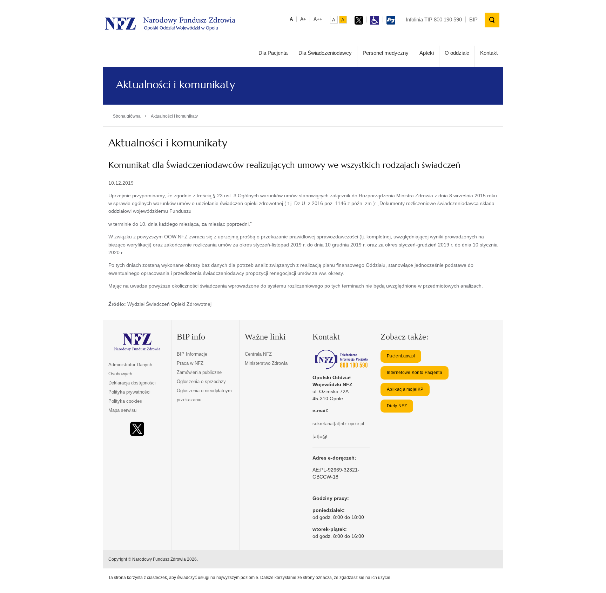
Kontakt (489, 53)
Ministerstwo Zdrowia (266, 363)
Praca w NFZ (190, 363)
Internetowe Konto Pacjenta (414, 372)
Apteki (426, 53)
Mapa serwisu (122, 410)
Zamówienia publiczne (199, 372)
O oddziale (457, 53)
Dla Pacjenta (273, 53)
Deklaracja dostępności (132, 383)
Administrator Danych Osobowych (130, 369)
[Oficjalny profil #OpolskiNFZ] (137, 429)
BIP (473, 19)
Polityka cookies (125, 401)
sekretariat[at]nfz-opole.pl (338, 423)
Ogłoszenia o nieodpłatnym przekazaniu (204, 395)
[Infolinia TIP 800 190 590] (341, 359)
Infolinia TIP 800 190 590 (434, 19)
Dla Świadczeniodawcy (325, 53)
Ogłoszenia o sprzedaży (201, 381)
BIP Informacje (192, 354)
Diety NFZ (397, 405)
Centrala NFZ (258, 354)
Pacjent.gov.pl (401, 356)
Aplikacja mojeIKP (405, 389)
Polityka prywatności (129, 392)
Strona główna (127, 116)
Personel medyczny (386, 53)
